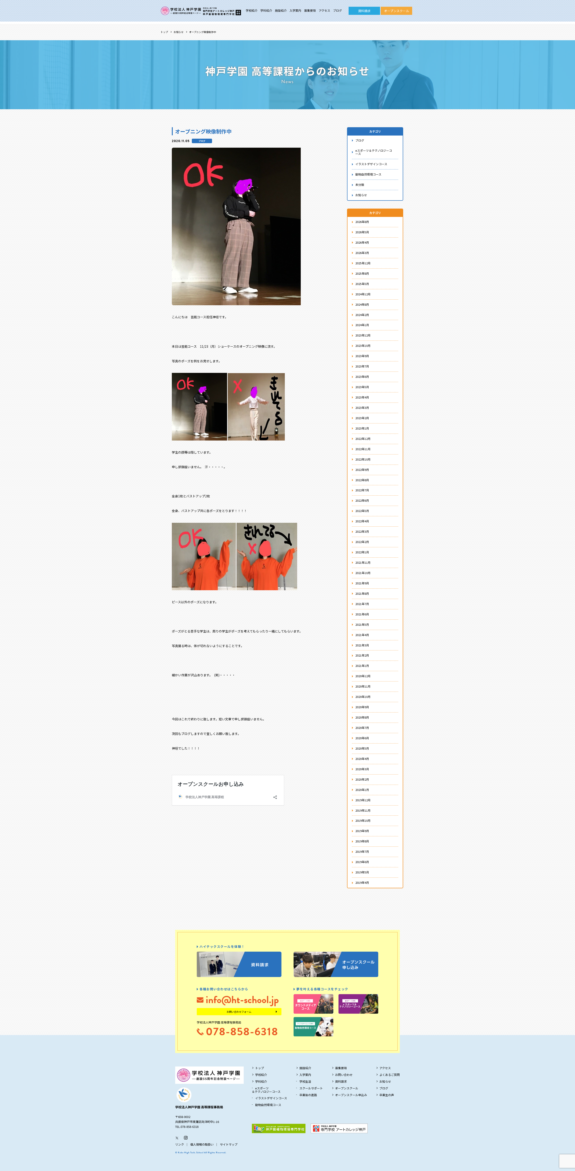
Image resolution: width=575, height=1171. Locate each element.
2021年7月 (362, 604)
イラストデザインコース (371, 164)
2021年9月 (362, 583)
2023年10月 (363, 345)
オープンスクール (396, 11)
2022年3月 (362, 531)
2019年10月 (363, 820)
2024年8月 (362, 304)
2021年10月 (363, 573)
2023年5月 (362, 387)
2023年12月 (363, 335)
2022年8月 (362, 480)
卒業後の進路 (308, 1095)
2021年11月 (363, 562)
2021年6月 (362, 614)
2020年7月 (362, 728)
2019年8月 (362, 841)
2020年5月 (362, 748)
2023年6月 (362, 376)
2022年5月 (362, 511)
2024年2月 (362, 315)
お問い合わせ (344, 1075)
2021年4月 (362, 635)
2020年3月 (362, 769)
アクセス (324, 10)
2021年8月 (362, 593)
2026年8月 (362, 222)
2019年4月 (362, 882)
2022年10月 (363, 459)
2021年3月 (362, 645)
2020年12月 (363, 676)
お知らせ (179, 32)
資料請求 (364, 11)
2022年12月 (363, 438)
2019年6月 (362, 862)
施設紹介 (281, 10)
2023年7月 (362, 366)
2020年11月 (363, 686)
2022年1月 (362, 552)
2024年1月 (362, 325)
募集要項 (310, 10)
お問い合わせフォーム (239, 1011)
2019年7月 (362, 851)
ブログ (337, 10)
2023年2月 (362, 418)
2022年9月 (362, 470)
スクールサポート (311, 1088)
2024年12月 (363, 294)
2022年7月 (362, 490)
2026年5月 (362, 232)
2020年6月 (362, 738)
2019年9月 (362, 831)
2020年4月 (362, 759)
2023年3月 (362, 407)
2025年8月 (362, 273)
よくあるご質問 (389, 1075)
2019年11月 (363, 810)
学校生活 (305, 1081)
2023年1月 (362, 428)
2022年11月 (363, 449)
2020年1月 (362, 790)
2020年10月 (363, 697)
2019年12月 (363, 800)
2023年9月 (362, 356)
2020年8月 (362, 717)
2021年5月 (362, 624)
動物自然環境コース (368, 174)
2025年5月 (362, 284)
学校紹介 (251, 10)
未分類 (359, 185)
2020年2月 (362, 779)
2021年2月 (362, 655)
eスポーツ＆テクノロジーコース (373, 152)
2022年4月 (362, 521)
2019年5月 (362, 872)
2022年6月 (362, 500)
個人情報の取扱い (202, 1144)
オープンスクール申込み (351, 1095)
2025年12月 (363, 263)
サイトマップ (228, 1144)
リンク (179, 1144)
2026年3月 (362, 253)
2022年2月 (362, 542)
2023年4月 (362, 397)
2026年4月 (362, 242)
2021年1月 (362, 665)
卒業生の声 (386, 1095)
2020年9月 (362, 707)
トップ (164, 32)
